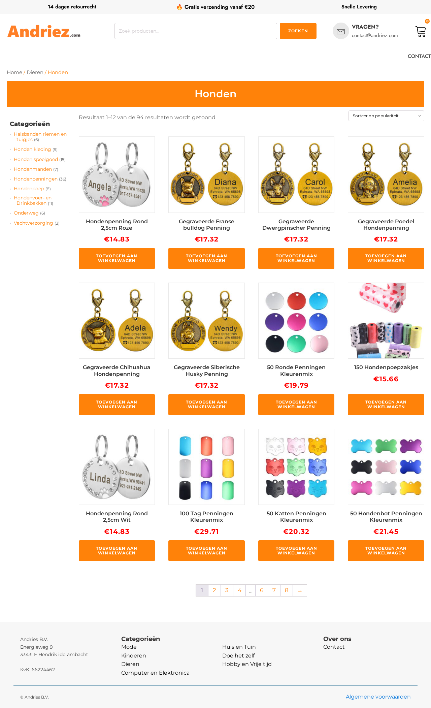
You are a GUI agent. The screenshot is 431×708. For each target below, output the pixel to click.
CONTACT (419, 56)
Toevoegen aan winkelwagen (116, 258)
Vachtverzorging (33, 223)
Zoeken (298, 30)
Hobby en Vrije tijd (247, 664)
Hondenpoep (29, 189)
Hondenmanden (33, 169)
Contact (334, 647)
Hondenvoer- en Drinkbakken (33, 200)
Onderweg (26, 213)
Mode (129, 647)
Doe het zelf (238, 655)
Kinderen (133, 655)
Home (14, 72)
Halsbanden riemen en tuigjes (40, 136)
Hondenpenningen (36, 179)
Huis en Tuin (239, 647)
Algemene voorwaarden (378, 697)
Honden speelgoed (36, 159)
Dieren (35, 72)
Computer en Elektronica (155, 673)
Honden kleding (32, 149)
